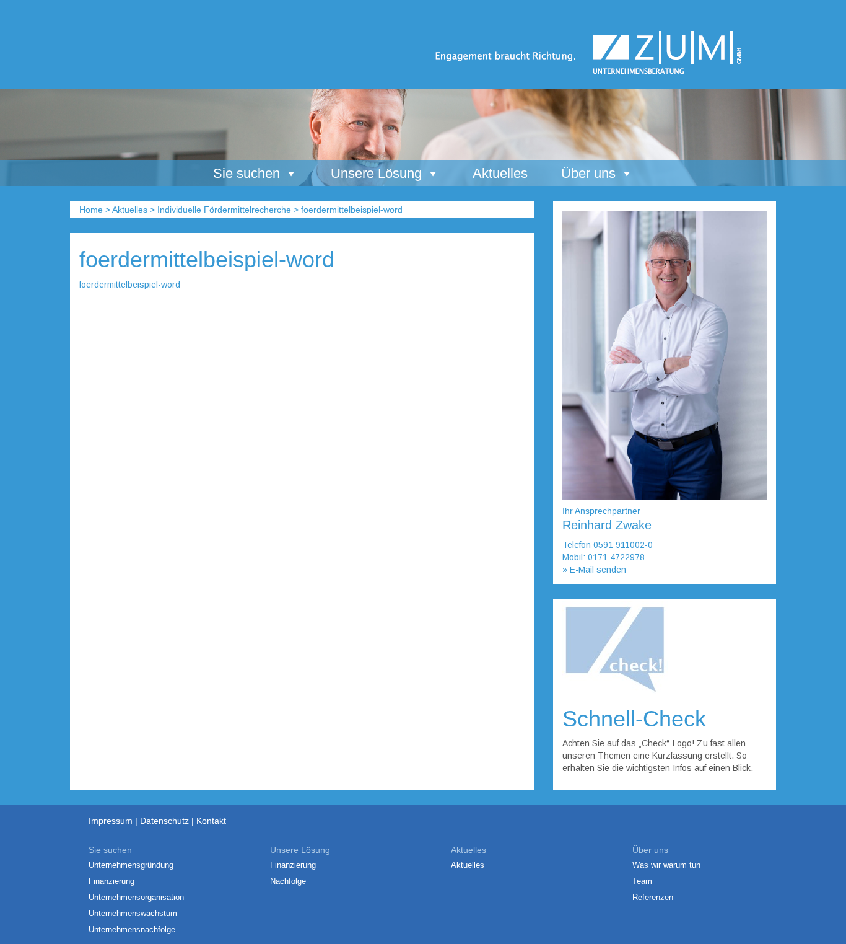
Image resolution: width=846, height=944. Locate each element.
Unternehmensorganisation (136, 897)
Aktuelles (500, 173)
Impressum (111, 821)
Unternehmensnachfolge (132, 929)
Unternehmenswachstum (133, 913)
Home (91, 209)
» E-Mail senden (594, 570)
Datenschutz (164, 821)
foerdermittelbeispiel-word (129, 284)
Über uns (588, 173)
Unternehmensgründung (131, 865)
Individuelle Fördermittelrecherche (224, 209)
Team (642, 881)
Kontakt (211, 821)
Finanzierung (111, 881)
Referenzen (652, 897)
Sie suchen (246, 173)
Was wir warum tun (666, 865)
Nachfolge (288, 881)
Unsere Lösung (376, 173)
